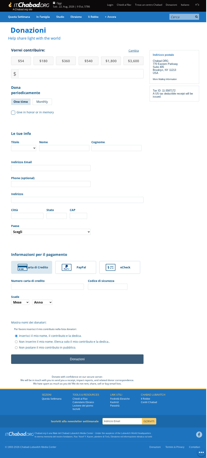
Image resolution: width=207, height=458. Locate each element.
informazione (130, 436)
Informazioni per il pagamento (39, 254)
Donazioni (171, 4)
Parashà (114, 405)
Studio (60, 17)
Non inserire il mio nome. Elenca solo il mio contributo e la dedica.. (64, 342)
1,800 (111, 61)
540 (88, 61)
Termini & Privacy (174, 447)
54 (21, 61)
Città (14, 210)
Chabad (65, 433)
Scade (15, 297)
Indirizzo (17, 194)
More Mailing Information (165, 79)
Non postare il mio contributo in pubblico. (47, 347)
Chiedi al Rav (124, 4)
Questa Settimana (19, 17)
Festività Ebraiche (120, 398)
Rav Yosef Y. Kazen (83, 436)
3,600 (133, 61)
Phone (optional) (23, 178)
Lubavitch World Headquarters (136, 433)
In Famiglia (43, 17)
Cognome (98, 142)
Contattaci (194, 447)
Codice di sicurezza (101, 281)
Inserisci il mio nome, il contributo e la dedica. (50, 336)
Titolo (15, 142)
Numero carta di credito (28, 281)
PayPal (81, 267)
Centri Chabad (149, 402)
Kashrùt (114, 402)
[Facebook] (199, 435)
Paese (15, 226)
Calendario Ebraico (83, 402)
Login (110, 4)
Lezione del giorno (83, 405)
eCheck (125, 267)
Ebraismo (76, 17)
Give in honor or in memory (35, 112)
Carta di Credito (37, 267)
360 (66, 61)
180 (43, 61)
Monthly (42, 102)
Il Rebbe (93, 17)
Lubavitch (74, 433)
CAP (72, 210)
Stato (50, 210)
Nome (43, 142)
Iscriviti (76, 409)
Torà (107, 436)
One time (21, 102)
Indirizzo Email (21, 162)
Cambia (134, 51)
